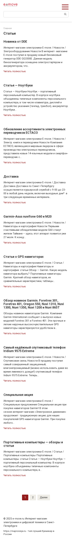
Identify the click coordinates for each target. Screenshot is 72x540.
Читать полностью (14, 71)
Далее (44, 497)
